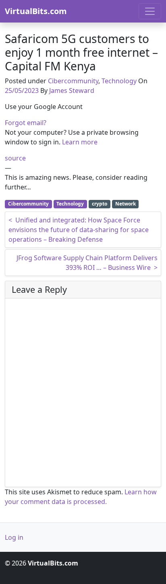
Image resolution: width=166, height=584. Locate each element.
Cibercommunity (73, 80)
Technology (119, 80)
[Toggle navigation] (150, 11)
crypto (99, 203)
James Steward (71, 90)
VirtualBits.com (36, 11)
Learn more (80, 142)
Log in (14, 537)
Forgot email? (25, 122)
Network (125, 203)
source (15, 158)
